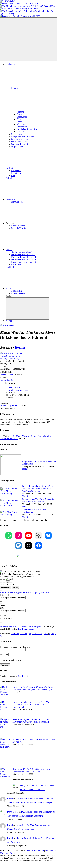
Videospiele (22, 127)
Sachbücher (22, 117)
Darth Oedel (12, 812)
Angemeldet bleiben (12, 660)
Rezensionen (16, 134)
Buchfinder (10, 267)
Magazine (21, 124)
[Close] (1, 590)
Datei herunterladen (8, 626)
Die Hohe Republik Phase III (24, 259)
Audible (11, 592)
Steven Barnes (6, 374)
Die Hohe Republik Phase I (23, 254)
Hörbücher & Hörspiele (27, 129)
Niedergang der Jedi (9, 405)
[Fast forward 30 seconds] (11, 582)
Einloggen (10, 321)
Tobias (25, 469)
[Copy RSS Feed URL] (1, 601)
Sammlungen (17, 202)
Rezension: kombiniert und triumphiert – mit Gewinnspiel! (33, 688)
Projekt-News (17, 146)
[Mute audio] (1, 582)
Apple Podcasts (22, 592)
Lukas (25, 629)
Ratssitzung (16, 173)
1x (8, 582)
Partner (13, 853)
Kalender (10, 178)
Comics (20, 114)
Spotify (37, 592)
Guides (9, 249)
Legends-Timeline (19, 228)
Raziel (10, 798)
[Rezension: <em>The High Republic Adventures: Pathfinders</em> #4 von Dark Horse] (5, 779)
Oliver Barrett (6, 380)
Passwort (4, 654)
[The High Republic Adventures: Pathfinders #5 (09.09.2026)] (27, 6)
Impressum (39, 851)
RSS (13, 175)
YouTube (45, 592)
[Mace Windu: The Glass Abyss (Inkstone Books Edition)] (13, 358)
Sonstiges (21, 132)
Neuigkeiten (16, 291)
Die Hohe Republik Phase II (23, 257)
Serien (19, 122)
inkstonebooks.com (17, 390)
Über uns (4, 853)
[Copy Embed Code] (1, 622)
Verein (8, 288)
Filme (19, 119)
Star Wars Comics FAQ (21, 252)
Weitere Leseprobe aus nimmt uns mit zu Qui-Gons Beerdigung (38, 488)
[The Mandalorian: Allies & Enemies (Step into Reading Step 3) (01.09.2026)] (28, 13)
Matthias (25, 496)
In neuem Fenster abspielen (30, 626)
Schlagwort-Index (19, 142)
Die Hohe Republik (19, 144)
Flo (19, 629)
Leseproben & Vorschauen (22, 137)
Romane (20, 112)
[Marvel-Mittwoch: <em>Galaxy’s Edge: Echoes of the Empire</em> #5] (5, 753)
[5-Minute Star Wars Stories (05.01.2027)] (19, 8)
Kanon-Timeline (18, 225)
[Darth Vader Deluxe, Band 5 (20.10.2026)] (19, 3)
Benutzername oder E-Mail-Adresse (15, 647)
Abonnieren (5, 587)
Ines (24, 506)
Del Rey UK (14, 387)
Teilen (15, 587)
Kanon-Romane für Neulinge (24, 262)
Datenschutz (50, 851)
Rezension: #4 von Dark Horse (31, 770)
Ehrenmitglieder (18, 293)
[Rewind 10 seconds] (4, 582)
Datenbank (10, 199)
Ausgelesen (16, 170)
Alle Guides (16, 264)
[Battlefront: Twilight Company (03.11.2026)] (20, 16)
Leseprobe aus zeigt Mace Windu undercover (38, 500)
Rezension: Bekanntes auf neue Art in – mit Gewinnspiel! (31, 704)
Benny (23, 785)
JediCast (9, 168)
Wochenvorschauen (19, 139)
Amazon (4, 592)
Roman (20, 347)
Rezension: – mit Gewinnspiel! (31, 720)
